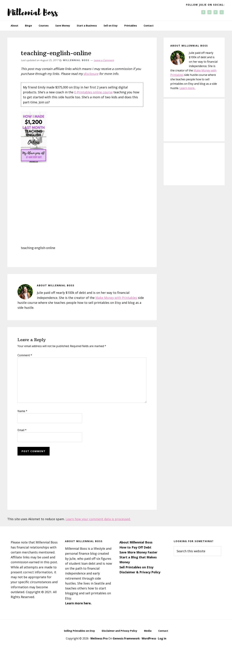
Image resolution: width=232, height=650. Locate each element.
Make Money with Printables (116, 298)
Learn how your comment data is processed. (98, 519)
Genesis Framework (126, 638)
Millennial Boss (32, 10)
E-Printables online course (93, 92)
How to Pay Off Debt (135, 547)
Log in (162, 638)
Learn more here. (78, 603)
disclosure (91, 74)
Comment (24, 355)
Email (21, 430)
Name (22, 411)
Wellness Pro (99, 638)
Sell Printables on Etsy (136, 567)
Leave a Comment (104, 60)
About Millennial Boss (135, 542)
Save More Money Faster (138, 552)
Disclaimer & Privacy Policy (139, 572)
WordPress (149, 638)
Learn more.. (187, 88)
